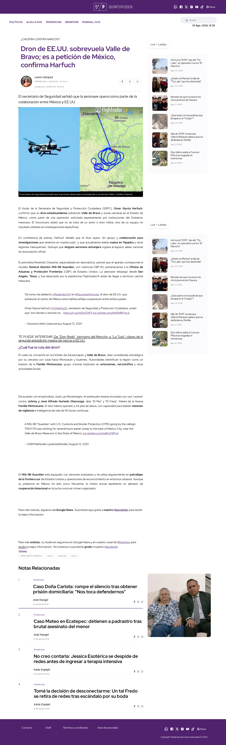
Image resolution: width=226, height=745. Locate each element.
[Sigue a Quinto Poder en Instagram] (191, 6)
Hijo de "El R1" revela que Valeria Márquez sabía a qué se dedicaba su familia (187, 137)
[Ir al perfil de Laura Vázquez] (26, 81)
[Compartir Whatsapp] (138, 81)
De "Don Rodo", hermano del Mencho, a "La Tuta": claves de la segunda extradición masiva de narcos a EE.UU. (80, 338)
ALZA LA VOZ (34, 22)
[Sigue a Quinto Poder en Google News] (211, 6)
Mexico (50, 556)
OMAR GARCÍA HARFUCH (31, 556)
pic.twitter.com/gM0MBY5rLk (111, 313)
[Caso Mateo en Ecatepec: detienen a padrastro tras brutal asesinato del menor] (179, 639)
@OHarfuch (59, 308)
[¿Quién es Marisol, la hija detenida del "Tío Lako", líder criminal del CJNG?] (160, 84)
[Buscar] (186, 20)
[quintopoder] (113, 7)
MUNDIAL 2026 (91, 22)
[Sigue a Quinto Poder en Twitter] (186, 6)
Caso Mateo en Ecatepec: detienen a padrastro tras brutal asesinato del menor (88, 623)
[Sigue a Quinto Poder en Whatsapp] (175, 7)
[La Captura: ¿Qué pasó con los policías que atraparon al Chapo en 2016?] (160, 121)
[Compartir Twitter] (130, 81)
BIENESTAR (72, 22)
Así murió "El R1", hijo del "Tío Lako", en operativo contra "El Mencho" (186, 63)
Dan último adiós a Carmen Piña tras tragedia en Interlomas (185, 155)
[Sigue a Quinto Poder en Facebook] (181, 6)
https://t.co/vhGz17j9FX (78, 313)
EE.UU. (74, 556)
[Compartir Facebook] (122, 81)
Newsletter (121, 510)
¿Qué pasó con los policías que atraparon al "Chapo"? (187, 117)
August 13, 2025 (72, 323)
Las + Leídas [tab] (159, 44)
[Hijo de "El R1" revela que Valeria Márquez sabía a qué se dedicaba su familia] (160, 140)
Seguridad (62, 556)
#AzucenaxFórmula (87, 294)
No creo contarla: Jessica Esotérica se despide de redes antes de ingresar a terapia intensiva (86, 658)
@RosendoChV (61, 294)
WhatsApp (123, 542)
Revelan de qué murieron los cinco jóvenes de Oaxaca (186, 98)
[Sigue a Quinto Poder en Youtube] (196, 6)
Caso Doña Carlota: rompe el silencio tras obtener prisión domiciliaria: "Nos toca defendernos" (85, 589)
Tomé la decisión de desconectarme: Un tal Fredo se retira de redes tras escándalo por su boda (86, 693)
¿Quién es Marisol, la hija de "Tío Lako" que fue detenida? (186, 80)
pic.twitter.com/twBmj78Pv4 (100, 433)
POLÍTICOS (16, 22)
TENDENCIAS (53, 22)
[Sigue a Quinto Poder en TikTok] (202, 6)
